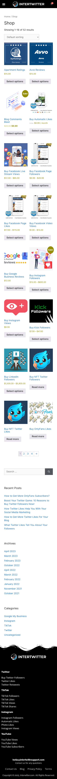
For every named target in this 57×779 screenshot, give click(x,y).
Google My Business (15, 616)
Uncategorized (12, 635)
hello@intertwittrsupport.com (28, 760)
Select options (15, 81)
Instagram (9, 620)
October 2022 (12, 565)
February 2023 (12, 560)
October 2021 (11, 593)
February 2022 (12, 579)
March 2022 (10, 574)
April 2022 (9, 570)
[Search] (49, 471)
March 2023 (11, 556)
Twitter (8, 630)
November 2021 (13, 588)
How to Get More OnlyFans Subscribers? (27, 495)
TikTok (7, 625)
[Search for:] (24, 471)
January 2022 (11, 584)
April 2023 (10, 551)
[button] (3, 4)
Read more (38, 387)
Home (7, 16)
